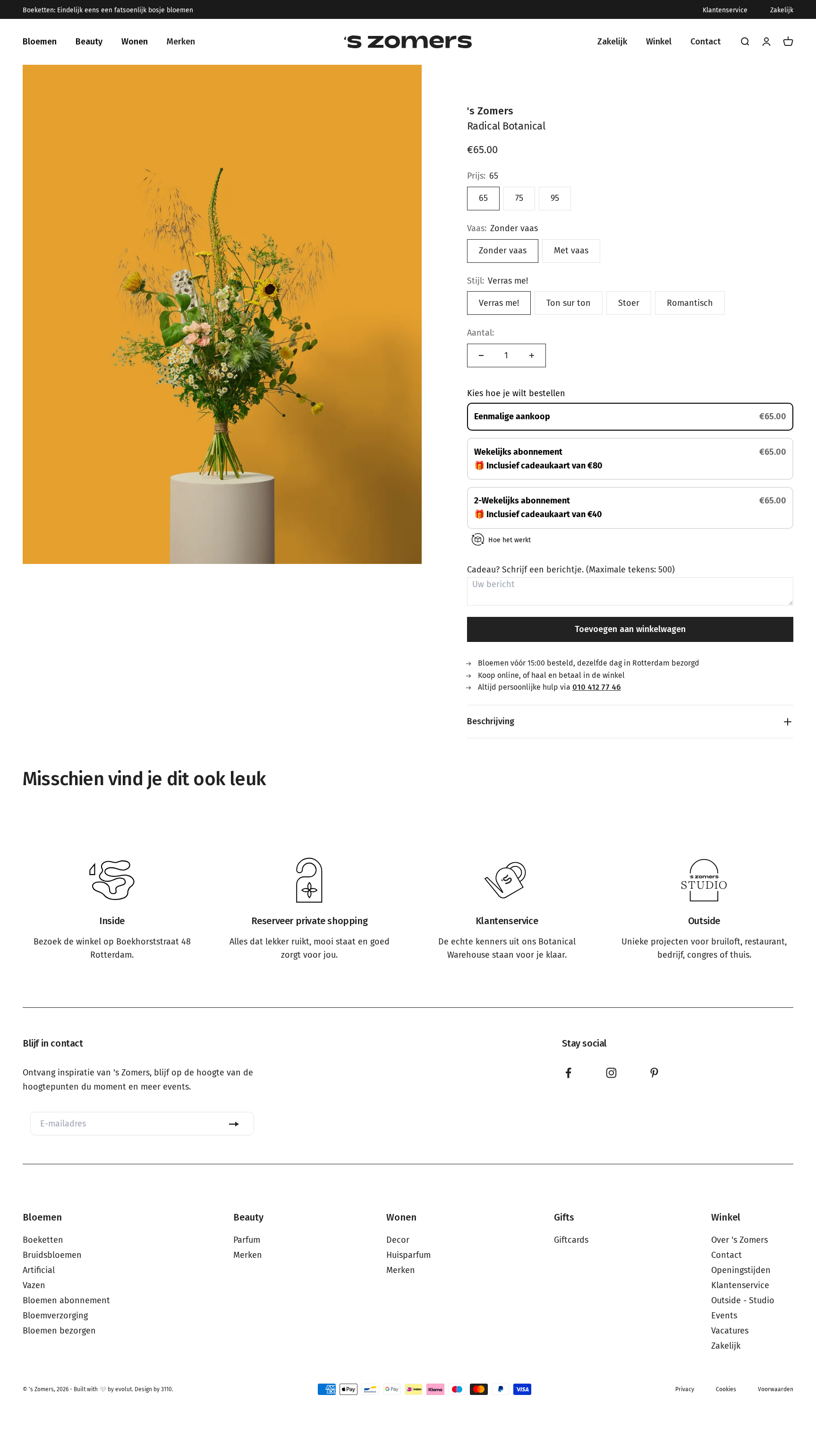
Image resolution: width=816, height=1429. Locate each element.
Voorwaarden (775, 1389)
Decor (397, 1240)
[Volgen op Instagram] (611, 1072)
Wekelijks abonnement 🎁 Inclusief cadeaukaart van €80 (539, 459)
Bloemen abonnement (66, 1300)
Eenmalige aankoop (512, 416)
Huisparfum (408, 1255)
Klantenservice (725, 10)
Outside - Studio (742, 1300)
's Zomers (490, 110)
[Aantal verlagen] (481, 355)
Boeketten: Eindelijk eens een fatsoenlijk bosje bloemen (108, 10)
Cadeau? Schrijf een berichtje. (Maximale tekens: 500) (571, 569)
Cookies (726, 1389)
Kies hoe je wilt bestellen (516, 393)
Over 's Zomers (739, 1240)
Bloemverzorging (55, 1315)
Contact (726, 1255)
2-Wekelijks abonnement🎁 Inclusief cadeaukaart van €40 (539, 507)
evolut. (124, 1389)
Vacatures (729, 1330)
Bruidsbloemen (52, 1255)
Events (724, 1315)
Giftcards (571, 1240)
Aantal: (480, 333)
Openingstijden (741, 1270)
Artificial (39, 1270)
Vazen (34, 1285)
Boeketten (43, 1240)
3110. (167, 1389)
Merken (247, 1255)
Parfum (246, 1240)
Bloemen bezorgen (59, 1330)
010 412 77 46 (596, 687)
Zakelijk (781, 10)
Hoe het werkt (509, 540)
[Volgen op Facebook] (568, 1072)
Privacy (684, 1389)
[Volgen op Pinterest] (654, 1072)
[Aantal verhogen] (531, 355)
